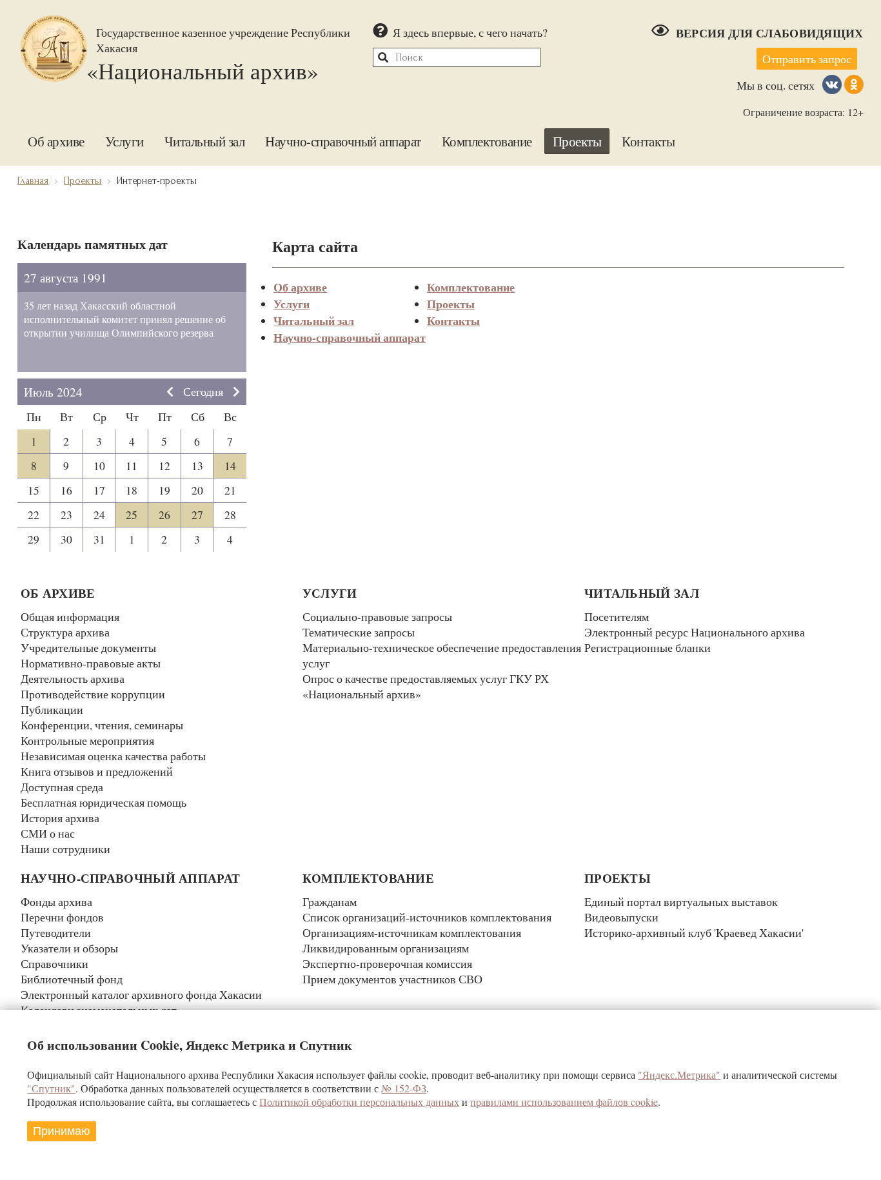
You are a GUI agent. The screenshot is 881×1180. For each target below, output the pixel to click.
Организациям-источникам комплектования (411, 932)
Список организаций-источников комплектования (426, 917)
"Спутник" (51, 1088)
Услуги (124, 141)
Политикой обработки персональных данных (359, 1101)
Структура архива (65, 632)
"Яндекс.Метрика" (679, 1074)
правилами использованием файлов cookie (564, 1101)
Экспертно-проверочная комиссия (387, 963)
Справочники (54, 963)
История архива (60, 817)
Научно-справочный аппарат (343, 141)
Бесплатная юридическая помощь (103, 802)
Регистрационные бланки (647, 647)
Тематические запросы (358, 632)
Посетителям (616, 616)
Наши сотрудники (65, 848)
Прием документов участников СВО (392, 979)
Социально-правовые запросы (377, 616)
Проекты (577, 141)
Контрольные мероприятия (87, 740)
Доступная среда (62, 786)
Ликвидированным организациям (385, 948)
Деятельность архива (72, 678)
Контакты (648, 141)
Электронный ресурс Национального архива (694, 632)
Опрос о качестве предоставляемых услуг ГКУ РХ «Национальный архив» (425, 686)
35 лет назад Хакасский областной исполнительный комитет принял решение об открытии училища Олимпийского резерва (125, 319)
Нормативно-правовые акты (91, 663)
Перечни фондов (62, 917)
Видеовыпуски (621, 917)
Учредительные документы (88, 647)
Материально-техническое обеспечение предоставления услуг (441, 655)
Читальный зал (204, 141)
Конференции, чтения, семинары (102, 725)
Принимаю (61, 1131)
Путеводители (56, 932)
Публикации (52, 709)
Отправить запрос (806, 58)
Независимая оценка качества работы (113, 755)
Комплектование (487, 141)
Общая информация (70, 616)
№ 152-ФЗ (403, 1088)
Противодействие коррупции (93, 694)
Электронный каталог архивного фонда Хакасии (141, 994)
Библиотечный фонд (72, 979)
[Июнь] (169, 392)
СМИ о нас (48, 833)
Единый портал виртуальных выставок (681, 901)
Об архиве (56, 141)
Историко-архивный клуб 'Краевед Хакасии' (694, 932)
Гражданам (329, 901)
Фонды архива (56, 901)
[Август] (236, 392)
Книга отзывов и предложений (97, 771)
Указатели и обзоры (69, 948)
